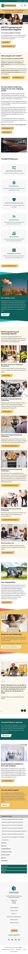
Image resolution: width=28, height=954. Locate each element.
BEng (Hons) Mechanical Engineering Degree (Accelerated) (14, 831)
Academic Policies (14, 919)
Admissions (4, 843)
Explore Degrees (6, 132)
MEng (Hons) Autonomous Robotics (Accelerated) (12, 828)
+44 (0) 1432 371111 (14, 935)
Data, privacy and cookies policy (14, 916)
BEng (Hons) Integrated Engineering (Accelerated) (12, 819)
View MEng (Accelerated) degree (10, 446)
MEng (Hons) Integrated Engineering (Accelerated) (12, 822)
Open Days (3, 845)
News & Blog (19, 1)
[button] (25, 5)
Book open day (5, 735)
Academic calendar (5, 854)
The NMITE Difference (6, 848)
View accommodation (7, 780)
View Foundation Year (7, 552)
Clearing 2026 (4, 860)
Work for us (14, 913)
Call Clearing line (17, 77)
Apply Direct (5, 77)
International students (6, 851)
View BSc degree (6, 375)
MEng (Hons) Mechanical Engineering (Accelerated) (13, 834)
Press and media (14, 910)
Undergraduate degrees (6, 816)
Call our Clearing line (7, 46)
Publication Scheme (14, 922)
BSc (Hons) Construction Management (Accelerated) (13, 837)
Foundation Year (5, 840)
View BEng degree (6, 411)
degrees (7, 74)
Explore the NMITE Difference (9, 265)
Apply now (3, 857)
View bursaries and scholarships (9, 647)
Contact (25, 1)
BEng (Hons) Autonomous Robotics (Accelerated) (12, 825)
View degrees (5, 42)
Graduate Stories (6, 602)
